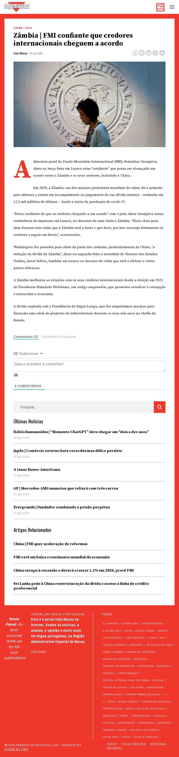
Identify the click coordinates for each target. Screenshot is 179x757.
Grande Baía (155, 687)
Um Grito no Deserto (145, 730)
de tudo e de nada (159, 645)
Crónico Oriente (114, 645)
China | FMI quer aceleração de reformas (50, 544)
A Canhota (110, 623)
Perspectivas (141, 715)
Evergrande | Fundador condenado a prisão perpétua (62, 507)
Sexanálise (145, 722)
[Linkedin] (148, 53)
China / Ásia (23, 28)
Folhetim (137, 687)
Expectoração (128, 673)
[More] (162, 53)
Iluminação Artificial (156, 701)
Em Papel (114, 748)
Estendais (164, 666)
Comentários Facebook (58, 337)
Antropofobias (152, 623)
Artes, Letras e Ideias (140, 630)
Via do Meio (110, 737)
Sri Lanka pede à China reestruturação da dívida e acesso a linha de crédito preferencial (81, 586)
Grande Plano (112, 694)
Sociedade (164, 722)
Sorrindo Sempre (115, 730)
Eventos (108, 673)
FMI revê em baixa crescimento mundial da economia (62, 557)
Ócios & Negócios (146, 737)
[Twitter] (142, 53)
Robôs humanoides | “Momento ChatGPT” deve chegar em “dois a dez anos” (81, 432)
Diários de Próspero (141, 652)
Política (108, 722)
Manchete (110, 715)
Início (112, 744)
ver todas (38, 651)
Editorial (141, 659)
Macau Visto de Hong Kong (146, 708)
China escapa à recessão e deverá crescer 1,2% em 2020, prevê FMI (74, 570)
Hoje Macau (20, 53)
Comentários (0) (26, 337)
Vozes (126, 737)
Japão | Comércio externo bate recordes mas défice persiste (68, 450)
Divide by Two (16, 749)
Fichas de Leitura (115, 687)
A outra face (112, 630)
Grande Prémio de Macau (143, 694)
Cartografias (112, 637)
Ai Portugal (129, 623)
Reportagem (126, 722)
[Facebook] (135, 53)
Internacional (113, 708)
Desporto (136, 645)
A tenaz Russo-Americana (37, 469)
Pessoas (160, 715)
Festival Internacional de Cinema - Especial (133, 680)
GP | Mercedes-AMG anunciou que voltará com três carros (66, 488)
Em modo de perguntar (119, 666)
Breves (163, 630)
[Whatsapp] (155, 53)
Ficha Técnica (133, 744)
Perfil (124, 715)
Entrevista (145, 666)
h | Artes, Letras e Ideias (120, 701)
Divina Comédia (113, 652)
